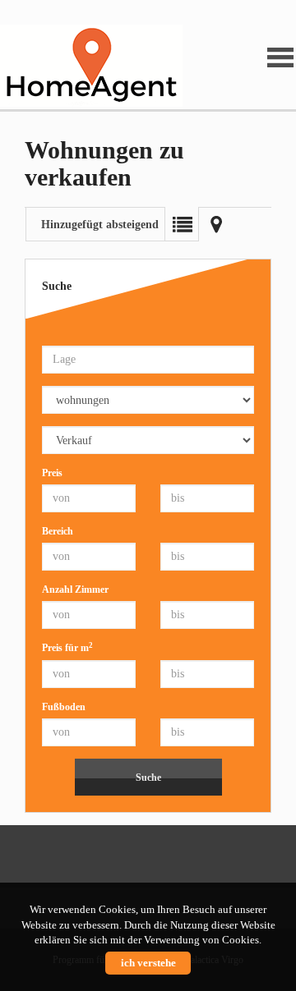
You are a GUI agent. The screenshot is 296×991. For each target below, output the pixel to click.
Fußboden (64, 707)
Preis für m (67, 647)
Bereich (57, 531)
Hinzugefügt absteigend (100, 224)
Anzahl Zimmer (75, 589)
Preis (52, 473)
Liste (181, 224)
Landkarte (216, 224)
